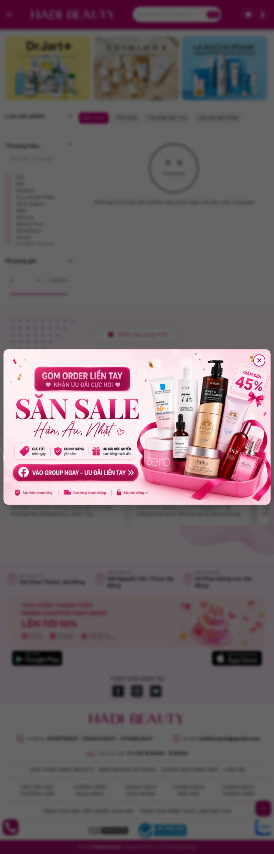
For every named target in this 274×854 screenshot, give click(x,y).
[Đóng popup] (259, 360)
